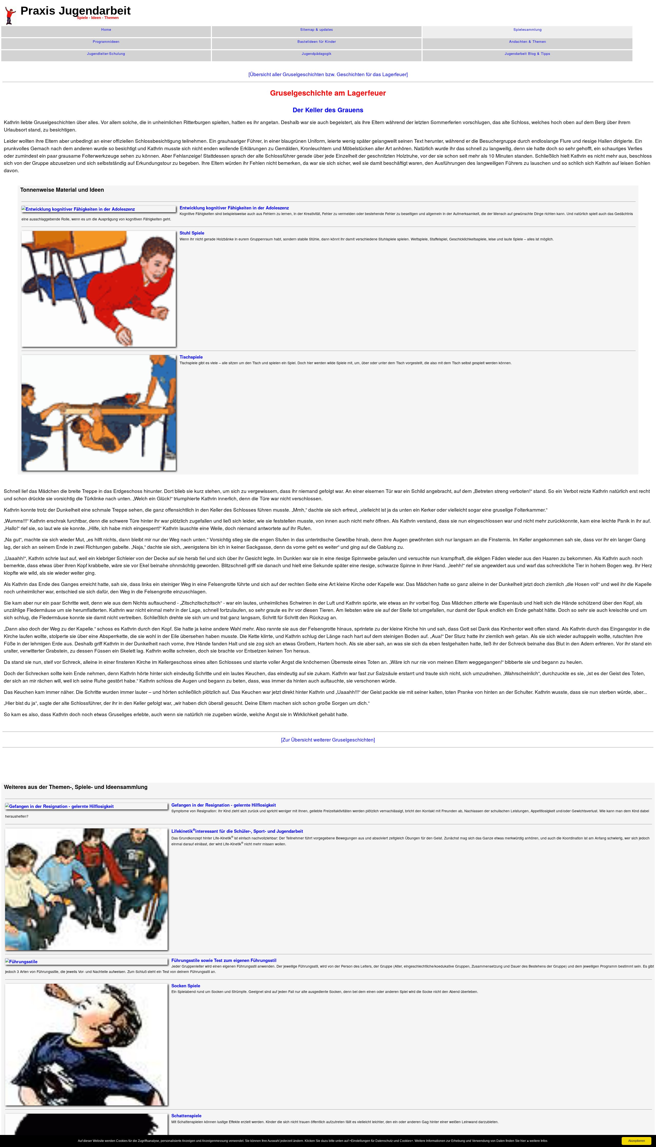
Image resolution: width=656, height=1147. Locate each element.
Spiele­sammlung (528, 29)
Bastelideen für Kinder (317, 41)
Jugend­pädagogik (317, 53)
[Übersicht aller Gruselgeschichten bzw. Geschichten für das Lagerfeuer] (328, 73)
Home (106, 29)
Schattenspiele (186, 1115)
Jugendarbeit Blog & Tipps (527, 53)
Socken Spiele (185, 985)
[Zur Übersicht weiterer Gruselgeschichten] (328, 739)
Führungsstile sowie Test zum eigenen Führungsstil (223, 960)
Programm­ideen (106, 41)
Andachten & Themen (527, 41)
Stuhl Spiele (192, 233)
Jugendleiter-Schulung (106, 53)
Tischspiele (191, 357)
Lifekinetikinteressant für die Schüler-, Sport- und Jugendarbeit (237, 831)
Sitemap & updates (316, 29)
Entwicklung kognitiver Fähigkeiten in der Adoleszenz (234, 208)
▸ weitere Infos (537, 1141)
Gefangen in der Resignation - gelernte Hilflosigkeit (223, 805)
